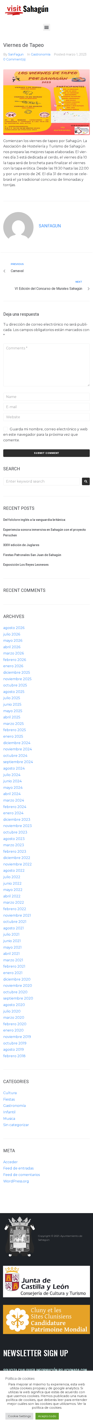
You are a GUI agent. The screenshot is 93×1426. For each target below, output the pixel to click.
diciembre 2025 (16, 672)
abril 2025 (11, 717)
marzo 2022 (13, 902)
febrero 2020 (14, 1024)
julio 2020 (12, 1011)
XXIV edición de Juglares (21, 545)
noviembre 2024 (17, 749)
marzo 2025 (13, 724)
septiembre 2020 (18, 998)
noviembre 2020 (17, 986)
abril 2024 (12, 794)
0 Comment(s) (14, 59)
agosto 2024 (14, 768)
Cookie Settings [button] (19, 1416)
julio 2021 (11, 934)
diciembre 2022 (16, 858)
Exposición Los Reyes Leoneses (26, 564)
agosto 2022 (14, 870)
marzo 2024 (13, 800)
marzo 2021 (13, 960)
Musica (9, 1119)
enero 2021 (12, 973)
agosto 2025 (13, 692)
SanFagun (16, 54)
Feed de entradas (18, 1168)
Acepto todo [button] (47, 1416)
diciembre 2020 (16, 979)
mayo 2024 (12, 788)
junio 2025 (12, 704)
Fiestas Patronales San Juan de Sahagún (32, 555)
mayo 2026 (12, 641)
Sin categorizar (16, 1125)
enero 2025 (13, 736)
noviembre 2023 (17, 826)
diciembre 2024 (16, 743)
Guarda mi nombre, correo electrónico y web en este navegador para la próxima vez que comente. (45, 434)
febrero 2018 (14, 1056)
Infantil (9, 1112)
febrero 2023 (14, 851)
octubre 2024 (15, 756)
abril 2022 (12, 896)
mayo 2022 (12, 890)
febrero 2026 (14, 660)
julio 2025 (11, 698)
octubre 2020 (15, 992)
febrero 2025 (14, 730)
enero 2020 (13, 1030)
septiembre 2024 (18, 762)
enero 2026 (13, 666)
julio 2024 (11, 775)
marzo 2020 (13, 1018)
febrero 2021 (14, 966)
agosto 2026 (13, 628)
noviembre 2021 (17, 915)
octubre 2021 (14, 922)
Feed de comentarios (21, 1175)
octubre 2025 (15, 685)
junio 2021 (12, 941)
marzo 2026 (13, 653)
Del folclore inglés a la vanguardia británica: (34, 519)
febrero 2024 (14, 807)
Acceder (10, 1162)
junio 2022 (12, 883)
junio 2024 (12, 781)
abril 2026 (11, 647)
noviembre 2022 (17, 864)
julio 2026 (11, 634)
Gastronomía (40, 54)
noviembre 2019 (17, 1037)
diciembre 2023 (16, 820)
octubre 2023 (15, 832)
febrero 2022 (14, 909)
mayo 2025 (12, 711)
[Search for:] (41, 481)
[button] (46, 27)
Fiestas (9, 1099)
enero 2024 (13, 813)
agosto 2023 (14, 839)
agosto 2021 (13, 928)
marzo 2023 (13, 845)
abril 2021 (11, 954)
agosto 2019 (13, 1049)
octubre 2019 (14, 1043)
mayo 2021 (12, 947)
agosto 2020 (14, 1005)
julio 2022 (11, 877)
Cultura (10, 1093)
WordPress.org (16, 1181)
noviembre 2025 (17, 679)
